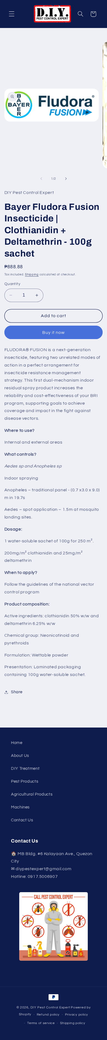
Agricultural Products (31, 794)
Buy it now (53, 332)
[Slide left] (41, 179)
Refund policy (48, 1014)
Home (16, 743)
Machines (20, 807)
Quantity (12, 284)
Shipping (32, 274)
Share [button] (16, 692)
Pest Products (24, 781)
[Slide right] (66, 179)
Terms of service (41, 1023)
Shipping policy (72, 1023)
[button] (11, 14)
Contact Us (22, 820)
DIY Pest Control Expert (50, 1007)
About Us (20, 756)
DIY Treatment (25, 768)
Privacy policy (76, 1014)
